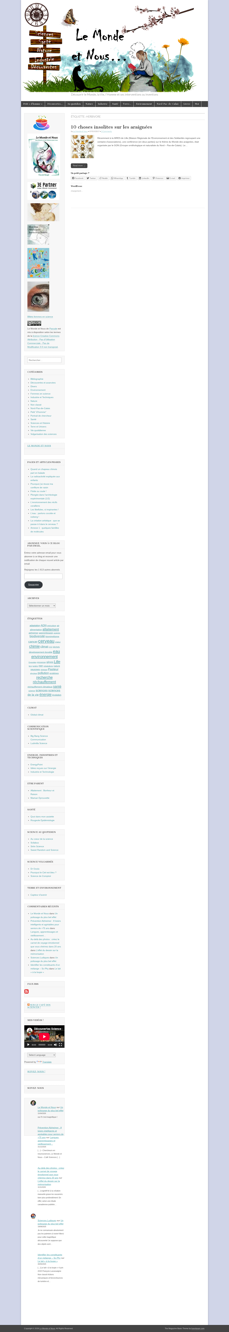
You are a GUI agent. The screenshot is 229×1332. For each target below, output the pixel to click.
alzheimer (33, 633)
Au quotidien (74, 104)
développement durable (40, 652)
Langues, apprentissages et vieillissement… (48, 1140)
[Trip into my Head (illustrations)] (38, 311)
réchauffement (44, 682)
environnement (44, 656)
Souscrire (33, 584)
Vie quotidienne (38, 430)
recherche (44, 677)
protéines (54, 673)
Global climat (37, 714)
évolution (56, 695)
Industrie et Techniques (42, 397)
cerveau (46, 641)
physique (33, 673)
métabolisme (48, 666)
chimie (34, 646)
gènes (49, 662)
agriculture (51, 626)
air (58, 625)
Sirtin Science (37, 846)
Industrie (102, 104)
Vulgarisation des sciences (44, 434)
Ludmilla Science (39, 743)
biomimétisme (52, 636)
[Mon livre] (43, 178)
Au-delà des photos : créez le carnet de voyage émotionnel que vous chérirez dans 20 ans (46, 943)
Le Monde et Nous (80, 131)
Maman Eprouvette (40, 798)
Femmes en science (40, 393)
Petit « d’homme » (33, 104)
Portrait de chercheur (41, 415)
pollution (43, 673)
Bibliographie (37, 379)
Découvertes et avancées (43, 382)
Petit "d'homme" (38, 412)
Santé (115, 104)
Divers (34, 386)
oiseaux (44, 670)
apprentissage (46, 633)
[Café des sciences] (41, 129)
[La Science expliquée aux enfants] (38, 277)
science (32, 691)
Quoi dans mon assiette (42, 816)
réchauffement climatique (40, 686)
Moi (197, 104)
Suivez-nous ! (36, 1071)
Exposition (32, 662)
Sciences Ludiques (40, 957)
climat (44, 646)
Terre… (127, 104)
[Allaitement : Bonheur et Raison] (38, 244)
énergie (45, 694)
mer (41, 665)
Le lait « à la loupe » (48, 1261)
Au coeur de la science (42, 839)
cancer (33, 641)
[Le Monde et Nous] (114, 46)
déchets (56, 647)
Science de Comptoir (41, 876)
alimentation (36, 629)
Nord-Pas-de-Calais (168, 104)
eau (56, 651)
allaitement (51, 629)
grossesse (41, 662)
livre (30, 666)
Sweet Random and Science (44, 850)
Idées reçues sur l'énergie (43, 768)
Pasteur (53, 669)
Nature (89, 104)
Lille (57, 662)
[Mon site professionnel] (43, 199)
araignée (57, 633)
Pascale (53, 328)
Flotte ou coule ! (38, 491)
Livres (187, 104)
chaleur (58, 642)
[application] (44, 1036)
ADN (44, 625)
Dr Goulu (35, 869)
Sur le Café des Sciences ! (38, 1006)
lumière (35, 666)
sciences (42, 690)
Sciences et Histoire (40, 423)
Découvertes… (55, 104)
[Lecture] (28, 1044)
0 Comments (106, 131)
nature (57, 666)
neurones (35, 669)
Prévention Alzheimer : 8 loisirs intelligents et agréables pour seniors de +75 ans (46, 924)
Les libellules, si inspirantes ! (45, 509)
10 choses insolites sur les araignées (111, 127)
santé (57, 686)
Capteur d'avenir (39, 895)
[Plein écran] (60, 1044)
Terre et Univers (38, 426)
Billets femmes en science (40, 316)
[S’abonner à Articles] (26, 993)
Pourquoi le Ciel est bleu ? (43, 872)
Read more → (79, 165)
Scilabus (35, 842)
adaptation (35, 625)
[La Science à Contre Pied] (43, 220)
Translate (47, 1062)
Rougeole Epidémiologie (43, 820)
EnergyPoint (37, 764)
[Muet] (55, 1044)
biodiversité (37, 636)
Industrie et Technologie (42, 772)
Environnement (144, 104)
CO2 (50, 647)
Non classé (36, 404)
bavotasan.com (197, 1328)
